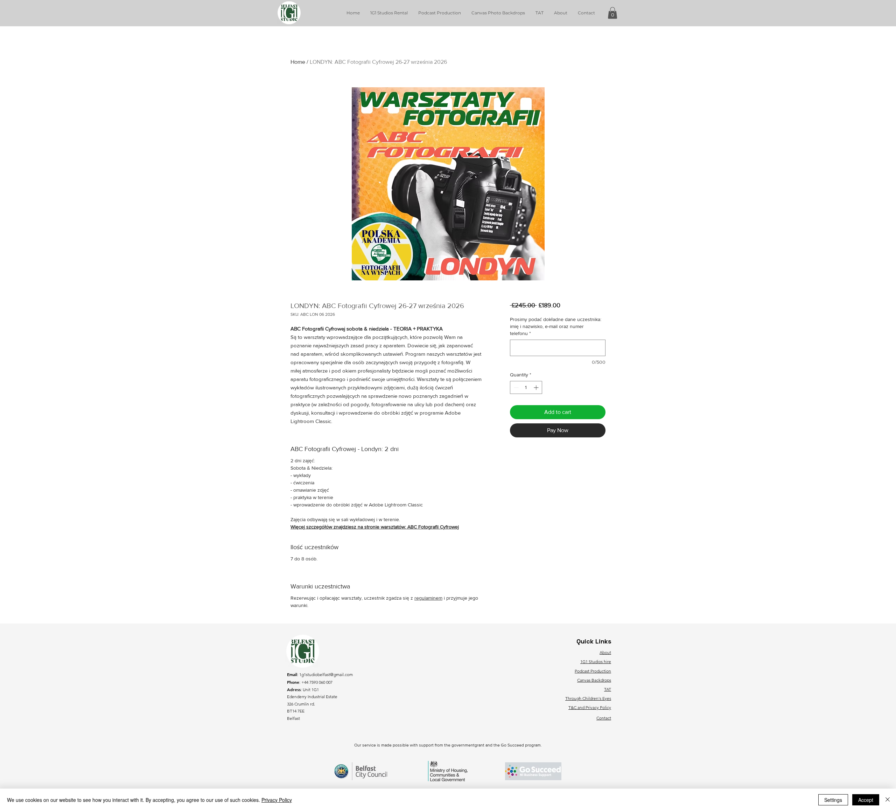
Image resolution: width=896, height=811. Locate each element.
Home (297, 62)
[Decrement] (515, 387)
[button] (612, 13)
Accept (865, 799)
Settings (833, 799)
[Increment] (536, 387)
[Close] (887, 799)
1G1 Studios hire (595, 661)
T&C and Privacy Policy (589, 707)
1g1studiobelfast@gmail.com (326, 674)
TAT (607, 689)
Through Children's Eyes (588, 698)
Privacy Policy (276, 799)
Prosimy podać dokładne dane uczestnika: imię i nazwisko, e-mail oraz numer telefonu (555, 326)
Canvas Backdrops (594, 680)
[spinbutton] (526, 387)
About (605, 652)
